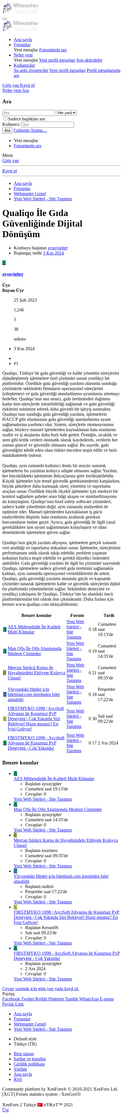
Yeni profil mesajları (57, 60)
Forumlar (22, 44)
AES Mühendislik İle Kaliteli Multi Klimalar (34, 629)
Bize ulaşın (24, 1053)
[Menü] (4, 19)
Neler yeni (23, 55)
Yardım (20, 1069)
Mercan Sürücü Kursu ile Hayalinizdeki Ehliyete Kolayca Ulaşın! (36, 672)
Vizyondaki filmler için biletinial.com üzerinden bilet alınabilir (34, 694)
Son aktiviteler (89, 60)
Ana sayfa (23, 39)
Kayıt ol (9, 170)
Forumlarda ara (53, 49)
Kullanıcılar (24, 65)
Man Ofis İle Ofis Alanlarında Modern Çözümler (34, 651)
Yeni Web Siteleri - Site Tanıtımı (43, 799)
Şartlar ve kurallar (30, 1058)
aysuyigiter (58, 247)
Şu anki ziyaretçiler (31, 70)
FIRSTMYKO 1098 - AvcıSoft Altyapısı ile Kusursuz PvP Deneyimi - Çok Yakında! (36, 742)
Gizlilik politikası (29, 1064)
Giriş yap (10, 160)
